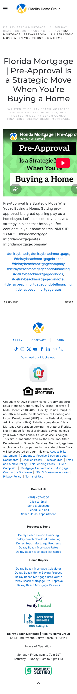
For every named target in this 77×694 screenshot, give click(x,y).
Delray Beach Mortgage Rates (38, 547)
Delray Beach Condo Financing (38, 535)
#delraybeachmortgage (50, 253)
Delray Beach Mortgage (48, 118)
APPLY (18, 340)
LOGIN (60, 340)
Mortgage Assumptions (36, 468)
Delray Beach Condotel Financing (38, 539)
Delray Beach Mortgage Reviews (38, 585)
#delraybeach (18, 253)
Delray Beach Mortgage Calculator (38, 568)
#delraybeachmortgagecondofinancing (38, 269)
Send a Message (38, 505)
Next (68, 302)
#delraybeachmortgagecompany (38, 264)
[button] (5, 8)
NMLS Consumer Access (52, 472)
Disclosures (54, 460)
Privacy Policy (12, 476)
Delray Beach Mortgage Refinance (38, 551)
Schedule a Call (38, 510)
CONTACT (38, 340)
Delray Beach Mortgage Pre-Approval (38, 581)
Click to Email (38, 501)
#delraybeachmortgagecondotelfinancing (38, 284)
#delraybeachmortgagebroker (38, 259)
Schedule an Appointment (38, 514)
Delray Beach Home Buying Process (38, 572)
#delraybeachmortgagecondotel (38, 279)
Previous (12, 302)
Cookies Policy (33, 460)
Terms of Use (34, 476)
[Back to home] (39, 8)
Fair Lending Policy (42, 464)
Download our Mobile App (38, 357)
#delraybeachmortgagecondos (38, 274)
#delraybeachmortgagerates (38, 289)
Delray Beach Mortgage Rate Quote (38, 577)
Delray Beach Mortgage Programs (38, 543)
